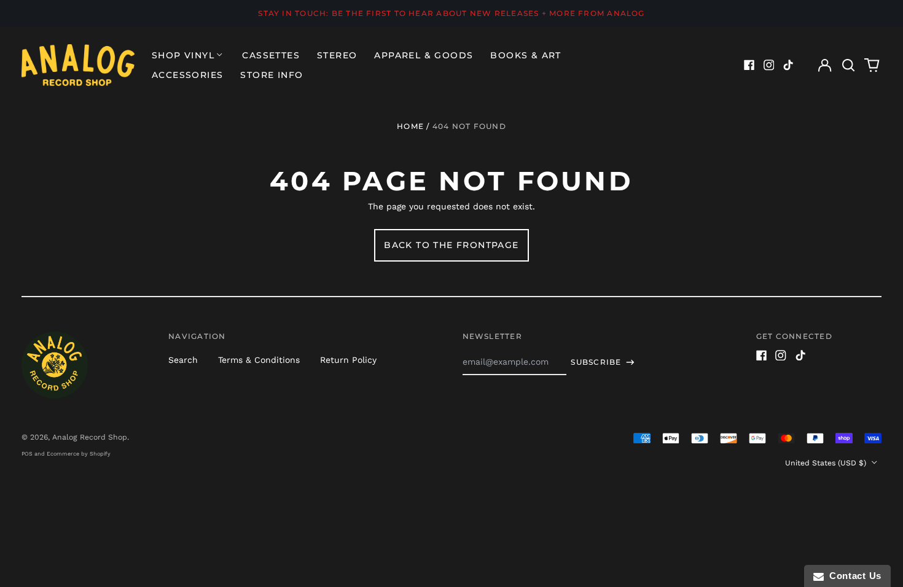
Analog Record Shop (89, 437)
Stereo (337, 55)
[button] (848, 65)
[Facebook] (749, 65)
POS (27, 454)
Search (183, 360)
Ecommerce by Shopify (79, 454)
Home (410, 126)
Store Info (271, 74)
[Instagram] (769, 65)
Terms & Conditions (259, 360)
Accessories (187, 74)
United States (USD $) (827, 463)
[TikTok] (788, 65)
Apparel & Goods (423, 55)
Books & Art (525, 55)
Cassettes (271, 55)
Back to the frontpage (451, 245)
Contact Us (853, 575)
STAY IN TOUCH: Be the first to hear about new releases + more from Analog (451, 13)
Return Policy (348, 360)
